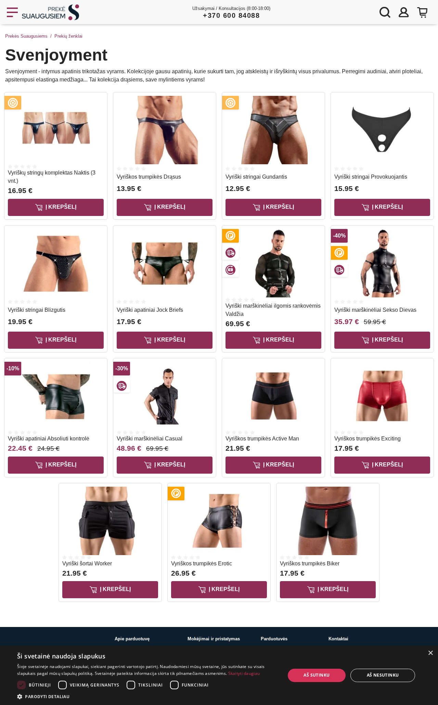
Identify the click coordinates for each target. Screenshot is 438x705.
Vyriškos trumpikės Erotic (201, 563)
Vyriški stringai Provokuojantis (370, 177)
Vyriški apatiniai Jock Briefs (150, 310)
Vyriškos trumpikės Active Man (262, 438)
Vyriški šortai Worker (87, 563)
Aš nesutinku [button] (383, 675)
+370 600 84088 (231, 15)
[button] (147, 696)
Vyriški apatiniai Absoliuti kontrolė (48, 438)
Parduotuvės (274, 638)
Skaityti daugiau (244, 673)
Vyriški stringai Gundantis (256, 177)
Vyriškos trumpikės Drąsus (149, 177)
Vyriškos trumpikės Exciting (367, 438)
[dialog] (219, 675)
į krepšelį (60, 207)
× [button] (430, 653)
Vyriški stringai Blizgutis (36, 310)
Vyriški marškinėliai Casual (149, 438)
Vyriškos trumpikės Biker (309, 563)
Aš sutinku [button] (317, 675)
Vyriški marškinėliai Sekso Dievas (375, 310)
